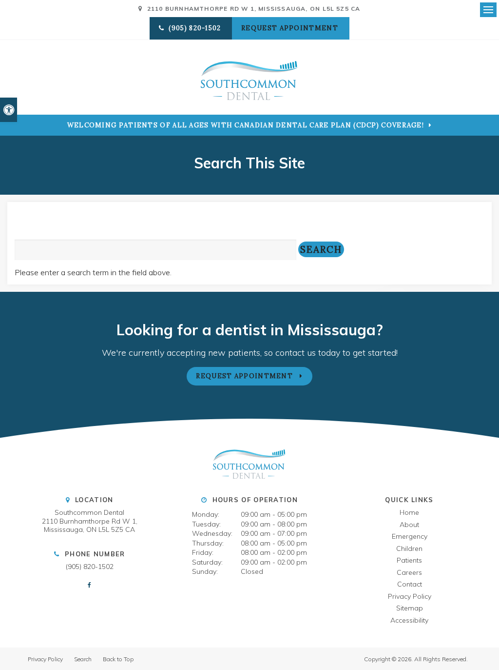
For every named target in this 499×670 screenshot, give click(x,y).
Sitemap (409, 608)
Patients (409, 560)
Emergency (409, 536)
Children (409, 548)
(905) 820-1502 (90, 566)
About (409, 524)
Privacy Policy (409, 596)
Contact (409, 584)
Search (83, 659)
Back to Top (118, 659)
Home (409, 512)
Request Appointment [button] (290, 28)
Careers (409, 572)
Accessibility (409, 620)
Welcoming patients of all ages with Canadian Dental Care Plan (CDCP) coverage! (245, 125)
